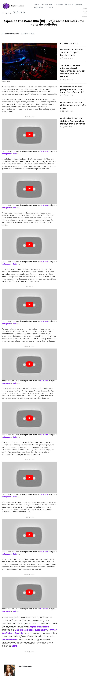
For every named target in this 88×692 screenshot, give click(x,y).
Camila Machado (12, 33)
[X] (57, 33)
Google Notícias (24, 629)
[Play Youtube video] (29, 134)
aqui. (15, 645)
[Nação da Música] (13, 6)
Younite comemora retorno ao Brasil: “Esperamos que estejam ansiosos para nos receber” (72, 71)
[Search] (85, 12)
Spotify (19, 633)
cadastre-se (9, 639)
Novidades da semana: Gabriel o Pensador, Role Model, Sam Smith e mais (72, 121)
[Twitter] (14, 12)
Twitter (16, 154)
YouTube (44, 151)
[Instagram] (17, 12)
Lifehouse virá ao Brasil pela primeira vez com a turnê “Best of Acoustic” (72, 89)
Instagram (6, 154)
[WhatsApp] (52, 33)
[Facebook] (62, 33)
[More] (84, 33)
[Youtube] (21, 12)
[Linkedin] (24, 12)
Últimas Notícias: (69, 43)
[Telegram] (68, 33)
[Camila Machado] (9, 670)
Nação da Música (38, 626)
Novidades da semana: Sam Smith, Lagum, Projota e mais (72, 52)
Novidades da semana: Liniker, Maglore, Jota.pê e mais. (73, 105)
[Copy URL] (78, 33)
